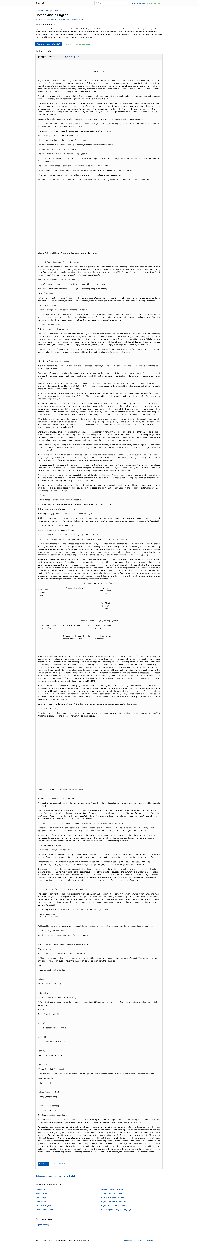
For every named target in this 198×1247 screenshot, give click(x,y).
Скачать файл (72, 57)
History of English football (112, 1197)
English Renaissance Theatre (113, 1205)
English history (42, 1189)
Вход (133, 3)
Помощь (141, 3)
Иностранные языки (53, 11)
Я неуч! (50, 1240)
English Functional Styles (112, 1193)
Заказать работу (154, 3)
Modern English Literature (112, 1189)
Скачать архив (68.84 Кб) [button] (48, 44)
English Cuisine (42, 1201)
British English (41, 1197)
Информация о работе (55, 1176)
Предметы (39, 11)
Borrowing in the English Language (116, 1209)
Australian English (43, 1205)
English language (43, 1224)
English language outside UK (113, 1201)
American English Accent (46, 1209)
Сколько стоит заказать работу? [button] (79, 44)
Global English (41, 1193)
